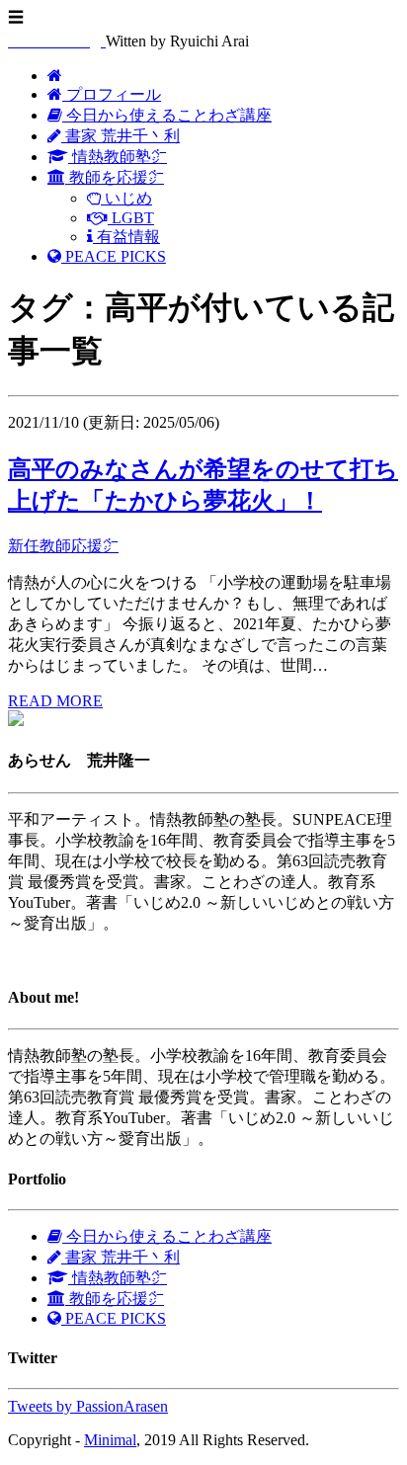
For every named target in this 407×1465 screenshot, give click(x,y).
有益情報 (126, 236)
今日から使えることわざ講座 (167, 115)
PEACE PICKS (113, 256)
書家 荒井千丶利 (120, 135)
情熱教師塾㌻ (117, 156)
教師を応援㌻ (114, 1298)
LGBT (131, 217)
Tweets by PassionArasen (88, 1406)
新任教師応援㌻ (63, 545)
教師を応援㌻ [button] (114, 177)
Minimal (110, 1439)
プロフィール (111, 94)
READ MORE (55, 700)
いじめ (126, 198)
